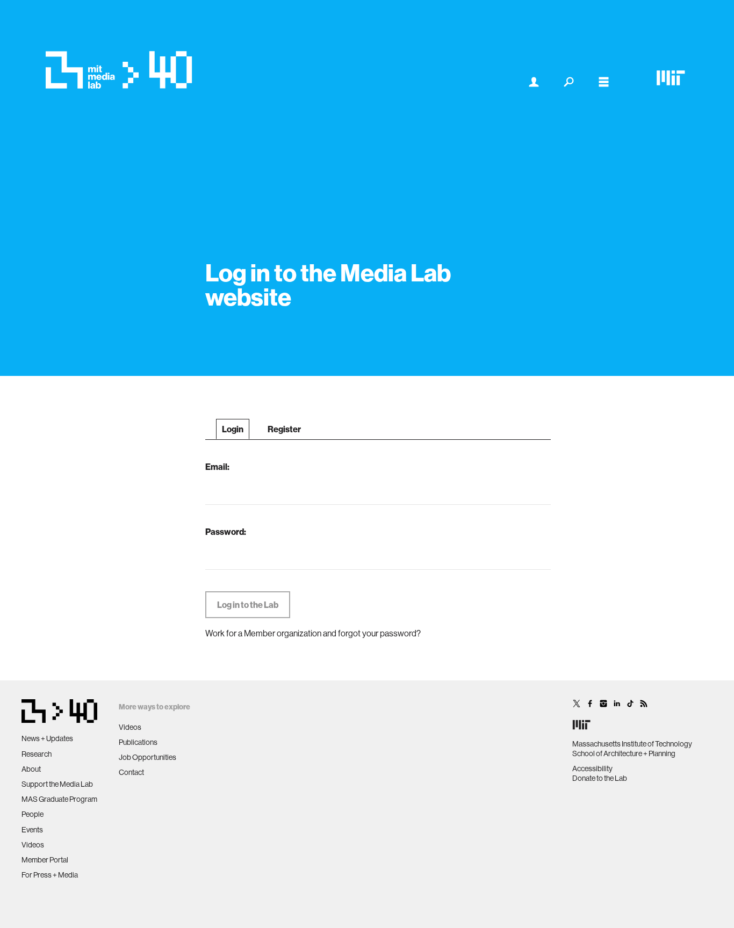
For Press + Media (49, 875)
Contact (131, 772)
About (31, 769)
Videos (32, 845)
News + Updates (47, 738)
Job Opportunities (147, 757)
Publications (138, 742)
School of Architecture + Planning (623, 753)
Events (32, 830)
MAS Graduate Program (59, 799)
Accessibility (592, 768)
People (32, 814)
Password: (225, 531)
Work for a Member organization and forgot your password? (313, 633)
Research (36, 754)
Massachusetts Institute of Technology (632, 744)
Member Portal (44, 860)
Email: (217, 466)
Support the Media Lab (57, 784)
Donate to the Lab (599, 778)
